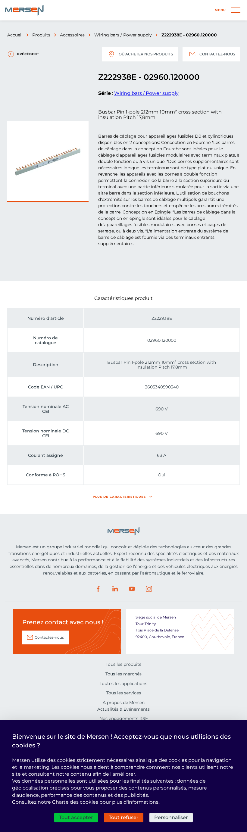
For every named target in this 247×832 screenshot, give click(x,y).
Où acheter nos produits (146, 54)
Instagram (149, 589)
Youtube (132, 589)
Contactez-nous (217, 54)
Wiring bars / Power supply (123, 35)
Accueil (15, 35)
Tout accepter (76, 817)
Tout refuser (124, 817)
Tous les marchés (123, 674)
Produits (41, 35)
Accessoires (72, 35)
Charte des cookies (75, 802)
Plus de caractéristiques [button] (119, 497)
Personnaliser (171, 817)
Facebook (98, 589)
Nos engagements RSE (123, 718)
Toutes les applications (123, 683)
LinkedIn (115, 589)
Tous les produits (123, 664)
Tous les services (123, 693)
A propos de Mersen (124, 702)
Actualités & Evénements (123, 709)
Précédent (28, 54)
